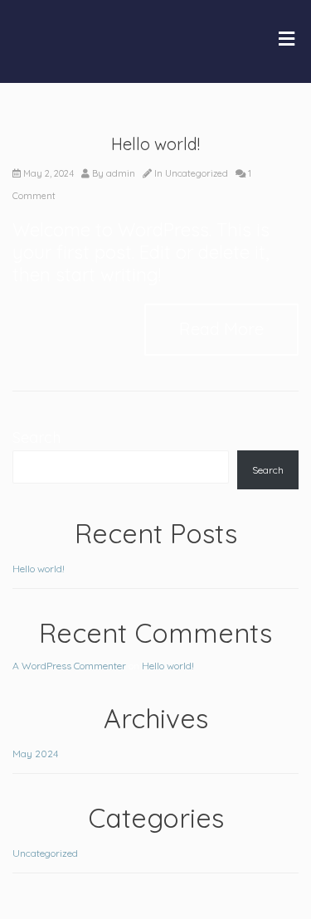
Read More (221, 328)
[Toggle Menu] (287, 39)
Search (36, 437)
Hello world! (155, 144)
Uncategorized (196, 173)
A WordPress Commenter (69, 665)
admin (120, 173)
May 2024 (35, 753)
